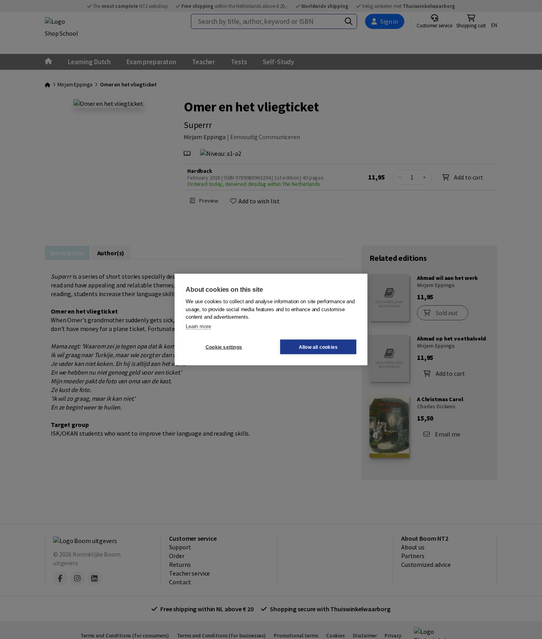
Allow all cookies (318, 347)
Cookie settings (224, 347)
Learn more (198, 326)
